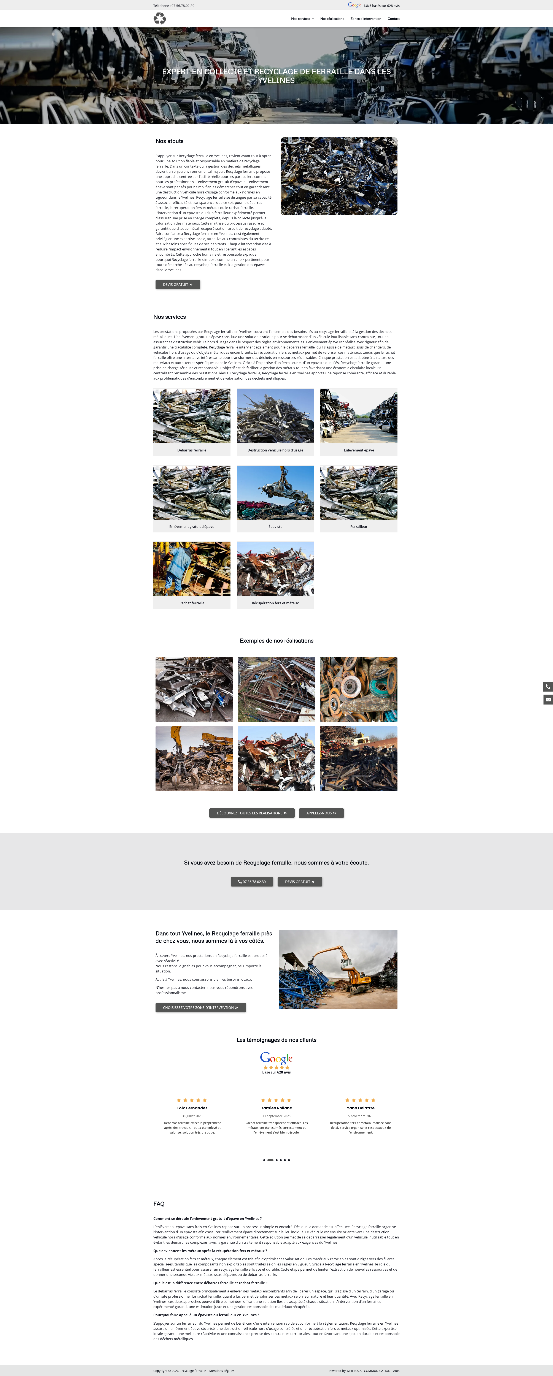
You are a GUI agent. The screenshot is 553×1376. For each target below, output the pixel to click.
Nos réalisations (332, 19)
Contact (394, 19)
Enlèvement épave (359, 450)
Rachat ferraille (192, 603)
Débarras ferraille (191, 450)
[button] (264, 1160)
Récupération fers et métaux (275, 603)
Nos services (300, 19)
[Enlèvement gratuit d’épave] (191, 493)
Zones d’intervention (366, 19)
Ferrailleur (358, 526)
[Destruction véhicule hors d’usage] (275, 416)
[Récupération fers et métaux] (275, 569)
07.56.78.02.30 (183, 5)
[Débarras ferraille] (191, 416)
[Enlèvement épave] (358, 416)
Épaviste (275, 526)
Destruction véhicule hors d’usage (275, 450)
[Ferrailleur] (358, 493)
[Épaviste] (275, 493)
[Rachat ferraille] (191, 569)
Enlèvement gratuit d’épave (191, 526)
